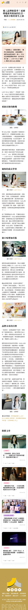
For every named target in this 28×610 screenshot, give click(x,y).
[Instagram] (12, 589)
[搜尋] (22, 2)
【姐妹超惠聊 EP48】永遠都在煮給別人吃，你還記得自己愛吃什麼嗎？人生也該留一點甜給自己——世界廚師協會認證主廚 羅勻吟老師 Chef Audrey (14, 522)
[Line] (19, 589)
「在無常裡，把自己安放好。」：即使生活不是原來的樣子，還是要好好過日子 (13, 455)
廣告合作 (15, 596)
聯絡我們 (8, 596)
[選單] (25, 2)
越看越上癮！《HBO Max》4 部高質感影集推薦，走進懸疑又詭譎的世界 (13, 552)
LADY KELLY (18, 190)
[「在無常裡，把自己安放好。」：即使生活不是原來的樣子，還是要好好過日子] (14, 436)
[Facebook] (8, 589)
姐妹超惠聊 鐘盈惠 (8, 515)
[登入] (20, 2)
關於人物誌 (5, 593)
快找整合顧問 (14, 601)
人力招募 (23, 596)
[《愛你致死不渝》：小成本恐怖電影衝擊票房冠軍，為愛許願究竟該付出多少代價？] (14, 468)
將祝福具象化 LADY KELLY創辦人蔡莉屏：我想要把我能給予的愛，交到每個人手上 (14, 418)
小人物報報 (11, 20)
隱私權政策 (14, 593)
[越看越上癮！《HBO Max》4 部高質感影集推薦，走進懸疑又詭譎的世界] (14, 533)
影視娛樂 (6, 483)
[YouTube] (15, 589)
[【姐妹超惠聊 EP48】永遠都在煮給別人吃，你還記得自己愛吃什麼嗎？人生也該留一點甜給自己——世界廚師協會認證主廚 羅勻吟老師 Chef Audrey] (14, 501)
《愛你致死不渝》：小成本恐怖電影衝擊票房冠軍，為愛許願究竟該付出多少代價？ (13, 488)
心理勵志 (6, 450)
